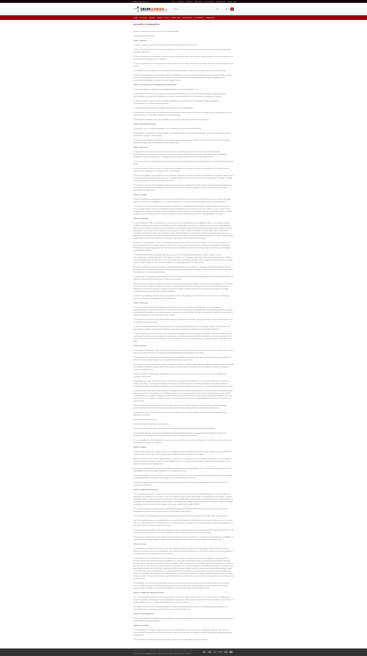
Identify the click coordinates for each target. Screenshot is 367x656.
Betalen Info (189, 1)
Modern (152, 18)
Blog (235, 1)
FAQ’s (173, 1)
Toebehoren (210, 18)
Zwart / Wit (176, 18)
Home (135, 18)
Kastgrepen (198, 18)
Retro (166, 18)
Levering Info (180, 1)
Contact (230, 1)
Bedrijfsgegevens (220, 1)
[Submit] (217, 9)
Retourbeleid (198, 1)
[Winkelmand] (232, 9)
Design (159, 18)
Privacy (170, 650)
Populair (143, 18)
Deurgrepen (187, 18)
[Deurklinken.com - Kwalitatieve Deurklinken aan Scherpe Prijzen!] (151, 9)
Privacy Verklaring (209, 1)
